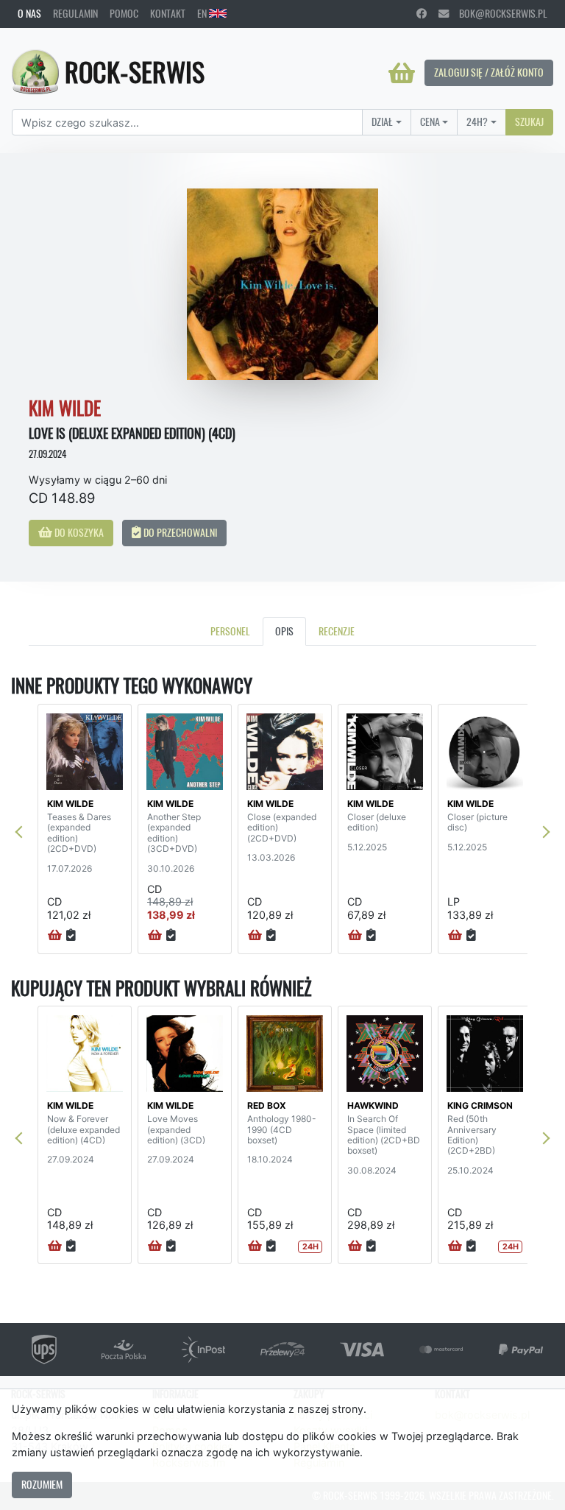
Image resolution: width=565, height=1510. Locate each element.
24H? (477, 121)
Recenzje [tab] (337, 631)
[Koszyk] (402, 72)
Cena (430, 121)
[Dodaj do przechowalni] (71, 936)
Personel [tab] (230, 631)
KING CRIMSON (480, 1105)
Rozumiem (42, 1484)
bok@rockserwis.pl (498, 13)
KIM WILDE (70, 803)
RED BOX (266, 1105)
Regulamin (75, 13)
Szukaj (529, 121)
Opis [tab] (284, 631)
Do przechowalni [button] (179, 532)
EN (203, 13)
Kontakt (167, 13)
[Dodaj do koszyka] (55, 936)
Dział (382, 121)
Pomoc (124, 13)
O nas (29, 13)
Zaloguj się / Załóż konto (489, 72)
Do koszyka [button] (78, 532)
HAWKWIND (373, 1105)
